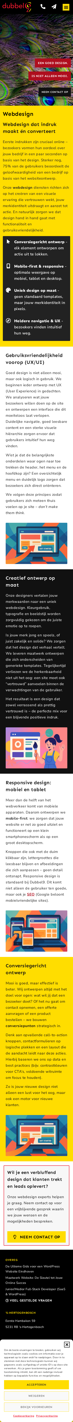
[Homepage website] (16, 7)
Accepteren (36, 1384)
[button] (67, 1345)
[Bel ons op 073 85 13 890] (43, 6)
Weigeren (36, 1396)
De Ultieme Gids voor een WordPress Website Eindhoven (32, 1268)
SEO (31, 894)
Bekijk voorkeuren (36, 1407)
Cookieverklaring (23, 1416)
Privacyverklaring (47, 1416)
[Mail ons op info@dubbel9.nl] (54, 6)
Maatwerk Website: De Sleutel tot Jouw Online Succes (34, 1280)
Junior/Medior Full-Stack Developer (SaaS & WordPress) (35, 1291)
